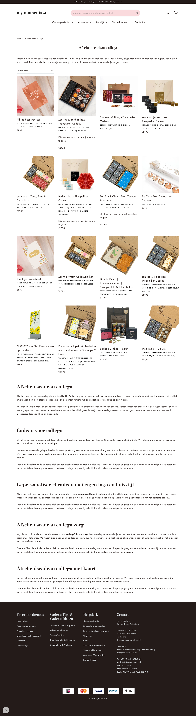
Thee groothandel (91, 621)
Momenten (83, 22)
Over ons (87, 635)
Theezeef (21, 640)
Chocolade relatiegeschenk (29, 635)
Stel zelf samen (120, 22)
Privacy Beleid (89, 659)
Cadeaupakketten (61, 22)
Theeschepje (22, 645)
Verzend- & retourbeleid (94, 645)
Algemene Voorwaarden (94, 655)
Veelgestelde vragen (92, 650)
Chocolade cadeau (25, 631)
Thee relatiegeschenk (26, 626)
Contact (139, 22)
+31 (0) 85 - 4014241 (131, 659)
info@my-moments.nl (131, 662)
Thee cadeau (22, 621)
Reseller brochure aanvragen (96, 631)
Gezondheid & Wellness (61, 644)
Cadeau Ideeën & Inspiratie (62, 625)
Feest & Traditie (57, 635)
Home (19, 38)
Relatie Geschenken (59, 630)
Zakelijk (100, 22)
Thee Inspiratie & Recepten (62, 640)
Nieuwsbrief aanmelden (94, 626)
